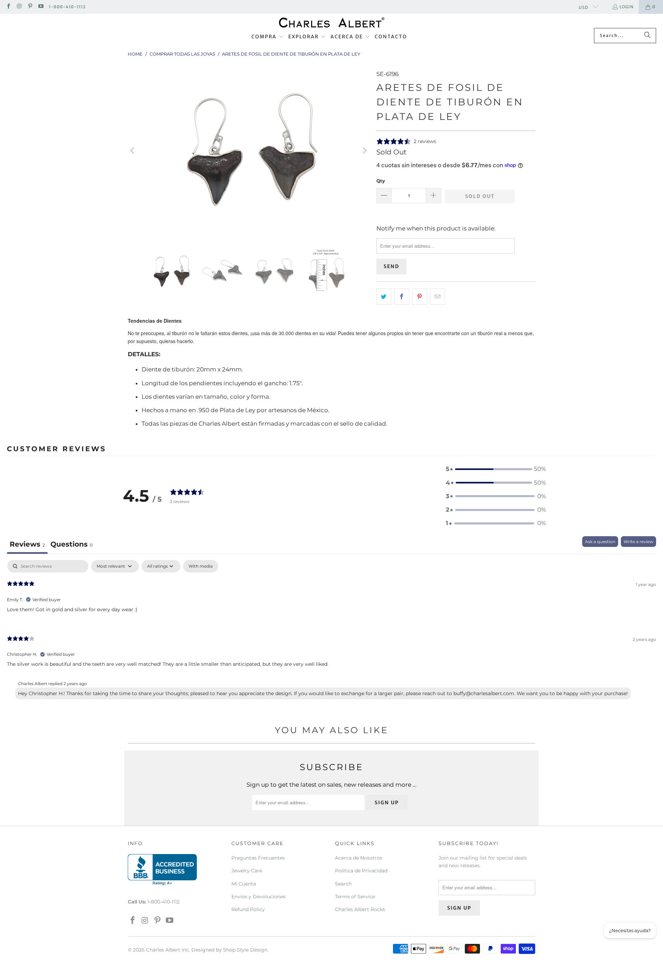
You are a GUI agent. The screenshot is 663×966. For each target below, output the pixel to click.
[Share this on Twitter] (383, 296)
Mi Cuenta (243, 884)
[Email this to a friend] (437, 296)
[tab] (71, 545)
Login (626, 6)
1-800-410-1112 (67, 6)
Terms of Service (355, 896)
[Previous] (132, 150)
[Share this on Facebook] (401, 296)
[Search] (647, 35)
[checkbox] (200, 566)
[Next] (364, 150)
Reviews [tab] (27, 544)
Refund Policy (248, 909)
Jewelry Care (246, 871)
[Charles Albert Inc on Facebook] (8, 6)
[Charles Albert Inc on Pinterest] (30, 6)
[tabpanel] (331, 631)
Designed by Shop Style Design (229, 950)
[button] (267, 37)
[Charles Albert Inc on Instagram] (19, 6)
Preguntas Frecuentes (258, 858)
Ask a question (600, 541)
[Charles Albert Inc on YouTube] (41, 6)
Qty (380, 180)
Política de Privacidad (361, 871)
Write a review (638, 541)
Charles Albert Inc (167, 950)
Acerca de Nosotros (358, 858)
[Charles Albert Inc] (331, 22)
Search (343, 884)
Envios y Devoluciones (258, 896)
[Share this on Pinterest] (419, 296)
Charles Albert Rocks (360, 909)
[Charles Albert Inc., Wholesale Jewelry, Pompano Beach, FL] (162, 869)
